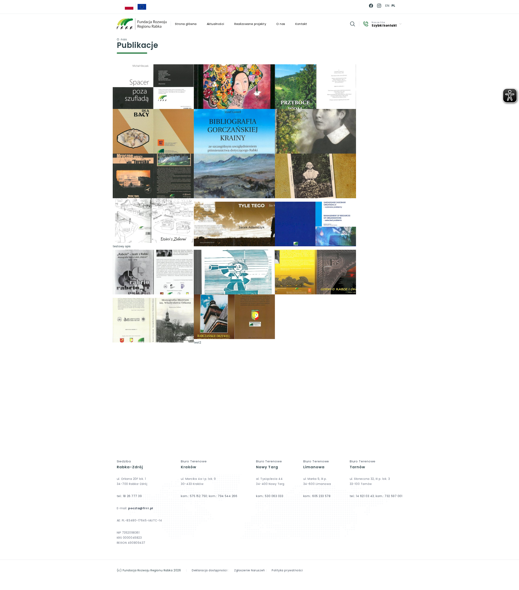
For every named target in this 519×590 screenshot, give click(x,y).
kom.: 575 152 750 (194, 496)
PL (393, 5)
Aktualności (215, 24)
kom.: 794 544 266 (223, 496)
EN (387, 5)
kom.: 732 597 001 (389, 496)
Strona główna (186, 24)
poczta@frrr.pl (140, 508)
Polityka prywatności (287, 570)
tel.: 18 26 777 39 (129, 496)
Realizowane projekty (250, 24)
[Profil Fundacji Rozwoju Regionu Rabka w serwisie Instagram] (379, 6)
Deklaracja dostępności (209, 570)
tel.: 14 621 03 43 (362, 496)
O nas (280, 24)
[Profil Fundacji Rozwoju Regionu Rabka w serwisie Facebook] (371, 6)
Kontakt (301, 24)
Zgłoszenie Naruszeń (249, 570)
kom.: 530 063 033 (269, 496)
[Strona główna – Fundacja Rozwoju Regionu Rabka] (142, 24)
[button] (352, 24)
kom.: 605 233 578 (317, 496)
